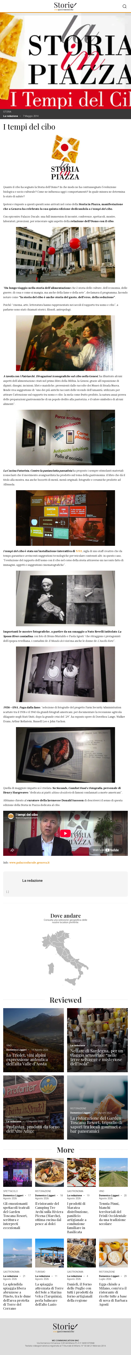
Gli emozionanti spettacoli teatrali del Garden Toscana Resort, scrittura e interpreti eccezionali (16, 1215)
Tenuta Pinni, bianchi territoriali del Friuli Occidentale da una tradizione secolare (112, 1213)
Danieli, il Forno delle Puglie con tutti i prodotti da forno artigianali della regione (80, 1292)
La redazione (10, 116)
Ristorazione (78, 1108)
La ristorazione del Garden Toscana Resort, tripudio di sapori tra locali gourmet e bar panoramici (96, 1124)
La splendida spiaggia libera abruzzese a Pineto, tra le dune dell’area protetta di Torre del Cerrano (17, 1296)
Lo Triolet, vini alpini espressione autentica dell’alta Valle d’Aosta (27, 1059)
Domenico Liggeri (16, 1049)
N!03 (79, 551)
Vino (9, 1045)
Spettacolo (10, 1191)
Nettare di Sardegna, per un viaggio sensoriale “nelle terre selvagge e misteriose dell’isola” (96, 1057)
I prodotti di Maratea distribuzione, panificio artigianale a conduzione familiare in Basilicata (77, 1217)
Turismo (40, 1271)
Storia (7, 111)
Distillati (76, 1041)
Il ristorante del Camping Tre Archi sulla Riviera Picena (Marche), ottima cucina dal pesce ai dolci (49, 1213)
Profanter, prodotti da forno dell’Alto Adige (32, 1128)
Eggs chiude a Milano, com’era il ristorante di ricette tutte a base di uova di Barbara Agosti (113, 1294)
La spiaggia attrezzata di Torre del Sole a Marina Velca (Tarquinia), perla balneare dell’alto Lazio (49, 1294)
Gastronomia (14, 1117)
